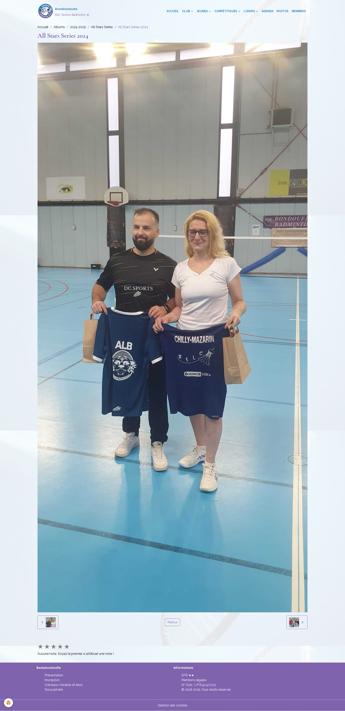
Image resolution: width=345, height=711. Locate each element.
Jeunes (202, 11)
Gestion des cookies (172, 705)
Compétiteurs (226, 11)
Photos (282, 11)
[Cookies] (8, 702)
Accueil (173, 11)
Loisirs (250, 11)
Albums (59, 27)
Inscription (52, 680)
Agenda (267, 11)
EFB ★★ (187, 675)
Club (186, 11)
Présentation (54, 675)
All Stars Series (102, 27)
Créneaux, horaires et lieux (63, 685)
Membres (299, 11)
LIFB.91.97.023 (205, 685)
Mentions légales (193, 680)
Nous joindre (54, 689)
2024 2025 (78, 27)
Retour (172, 622)
